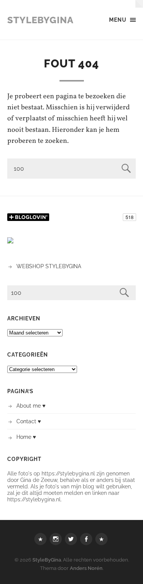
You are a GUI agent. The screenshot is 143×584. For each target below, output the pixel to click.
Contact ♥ (28, 421)
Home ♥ (26, 437)
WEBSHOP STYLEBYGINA (48, 266)
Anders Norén (86, 568)
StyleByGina (40, 20)
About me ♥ (30, 405)
